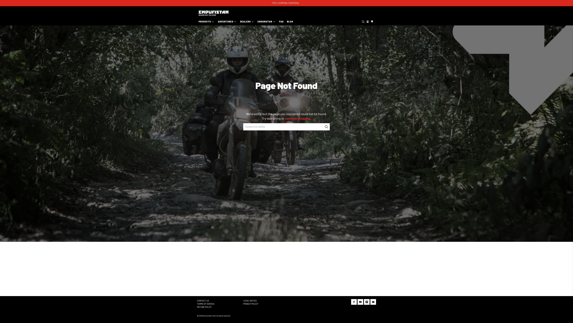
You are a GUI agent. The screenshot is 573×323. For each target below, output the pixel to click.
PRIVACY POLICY (250, 304)
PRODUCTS (205, 21)
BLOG (290, 21)
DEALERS (245, 21)
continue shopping (297, 118)
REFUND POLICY (204, 307)
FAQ (281, 21)
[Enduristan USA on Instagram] (366, 302)
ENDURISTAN (265, 21)
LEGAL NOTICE (250, 300)
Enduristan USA (209, 316)
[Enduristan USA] (213, 13)
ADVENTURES (225, 21)
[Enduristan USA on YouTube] (360, 302)
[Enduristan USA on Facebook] (354, 302)
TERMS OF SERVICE (206, 304)
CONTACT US (203, 300)
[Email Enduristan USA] (373, 302)
